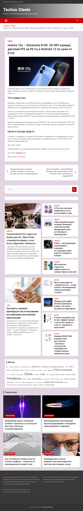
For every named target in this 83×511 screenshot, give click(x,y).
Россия (8, 374)
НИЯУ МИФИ (15, 370)
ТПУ (47, 374)
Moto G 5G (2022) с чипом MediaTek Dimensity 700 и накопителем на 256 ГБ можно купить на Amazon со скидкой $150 (59, 172)
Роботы (9, 231)
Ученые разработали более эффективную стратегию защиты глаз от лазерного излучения (64, 322)
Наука (56, 280)
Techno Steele (16, 9)
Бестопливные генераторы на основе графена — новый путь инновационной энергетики (20, 461)
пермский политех (53, 382)
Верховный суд (26, 367)
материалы (29, 382)
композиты (18, 382)
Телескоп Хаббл (70, 374)
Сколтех (36, 374)
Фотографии (37, 379)
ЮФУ (52, 379)
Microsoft (17, 367)
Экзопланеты (46, 379)
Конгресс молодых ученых (52, 367)
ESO (7, 367)
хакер (35, 385)
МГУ (71, 367)
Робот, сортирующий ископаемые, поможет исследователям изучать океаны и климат (64, 249)
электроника (49, 385)
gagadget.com (21, 153)
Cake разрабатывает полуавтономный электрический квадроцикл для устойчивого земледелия (64, 228)
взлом (57, 379)
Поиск (74, 189)
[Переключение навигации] (6, 20)
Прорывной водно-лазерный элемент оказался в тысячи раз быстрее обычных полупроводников (24, 171)
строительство (11, 385)
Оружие (50, 370)
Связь (10, 41)
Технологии (11, 392)
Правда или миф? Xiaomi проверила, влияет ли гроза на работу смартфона (64, 305)
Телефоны (21, 157)
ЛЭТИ (66, 367)
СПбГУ (13, 374)
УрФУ (24, 379)
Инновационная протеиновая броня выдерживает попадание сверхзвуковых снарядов (60, 423)
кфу (23, 382)
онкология (40, 382)
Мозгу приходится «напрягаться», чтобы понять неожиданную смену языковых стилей (65, 287)
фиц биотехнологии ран (25, 385)
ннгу (35, 382)
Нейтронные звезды (36, 370)
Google (11, 367)
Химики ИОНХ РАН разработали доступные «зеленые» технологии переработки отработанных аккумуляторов (63, 345)
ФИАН (29, 379)
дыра (61, 379)
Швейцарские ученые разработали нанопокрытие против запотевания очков (58, 461)
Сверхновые (19, 374)
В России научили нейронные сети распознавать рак (63, 210)
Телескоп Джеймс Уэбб (56, 374)
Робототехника (63, 369)
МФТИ (8, 370)
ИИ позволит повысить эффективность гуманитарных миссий (65, 268)
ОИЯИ (45, 370)
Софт (8, 305)
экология (41, 385)
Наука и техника (25, 370)
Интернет (36, 367)
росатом (66, 382)
